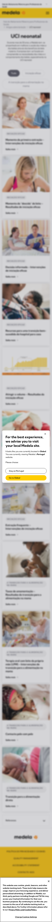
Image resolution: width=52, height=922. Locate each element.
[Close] (49, 881)
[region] (26, 899)
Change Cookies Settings (26, 917)
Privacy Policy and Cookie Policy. (23, 910)
